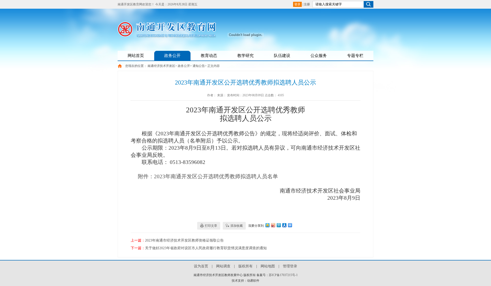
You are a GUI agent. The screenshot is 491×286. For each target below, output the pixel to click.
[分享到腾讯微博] (278, 225)
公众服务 (318, 55)
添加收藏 (236, 226)
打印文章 (211, 226)
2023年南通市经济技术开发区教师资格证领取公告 (184, 240)
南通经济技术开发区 (161, 66)
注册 (307, 4)
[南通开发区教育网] (170, 36)
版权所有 (245, 266)
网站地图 (268, 266)
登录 (297, 4)
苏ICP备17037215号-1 (283, 275)
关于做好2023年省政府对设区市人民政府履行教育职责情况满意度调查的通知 (206, 248)
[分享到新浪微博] (273, 225)
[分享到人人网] (284, 225)
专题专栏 (355, 55)
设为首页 (201, 266)
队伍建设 (282, 55)
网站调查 (223, 266)
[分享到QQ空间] (267, 225)
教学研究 (245, 55)
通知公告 (199, 66)
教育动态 (209, 55)
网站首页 (136, 55)
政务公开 (172, 55)
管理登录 (290, 266)
